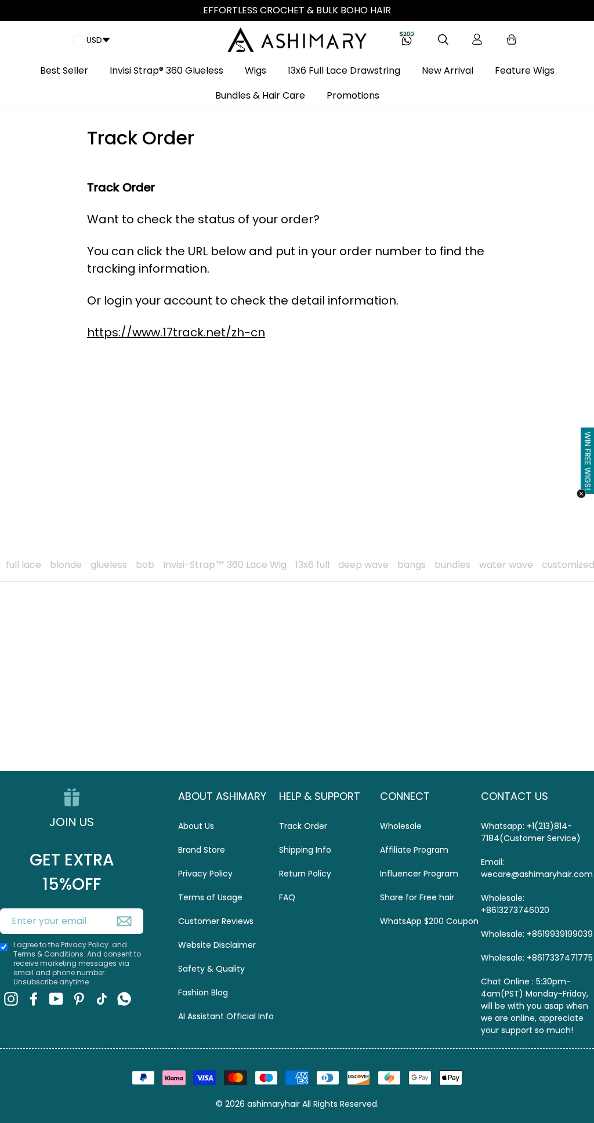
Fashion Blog (203, 992)
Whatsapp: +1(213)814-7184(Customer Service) (531, 832)
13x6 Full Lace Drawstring (344, 70)
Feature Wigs (525, 70)
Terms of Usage (210, 897)
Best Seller (64, 70)
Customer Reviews (215, 921)
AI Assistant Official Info (226, 1016)
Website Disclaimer (217, 945)
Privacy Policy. (85, 945)
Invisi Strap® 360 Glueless (166, 70)
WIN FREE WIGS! (587, 461)
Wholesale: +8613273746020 (515, 904)
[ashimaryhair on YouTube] (56, 999)
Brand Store (201, 850)
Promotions (353, 95)
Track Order (303, 826)
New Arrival (447, 70)
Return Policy (305, 873)
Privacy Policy (205, 873)
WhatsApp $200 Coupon (429, 921)
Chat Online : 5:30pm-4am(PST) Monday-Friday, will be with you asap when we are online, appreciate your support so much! (534, 1006)
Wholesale (401, 826)
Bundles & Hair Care (260, 95)
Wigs (255, 70)
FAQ (287, 897)
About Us (196, 826)
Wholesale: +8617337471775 (537, 957)
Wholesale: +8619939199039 (537, 934)
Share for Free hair (417, 897)
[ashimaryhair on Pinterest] (79, 999)
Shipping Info (305, 850)
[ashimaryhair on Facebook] (34, 999)
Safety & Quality (211, 969)
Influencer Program (419, 873)
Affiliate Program (414, 850)
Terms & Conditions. (50, 954)
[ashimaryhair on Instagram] (11, 999)
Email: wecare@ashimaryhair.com (537, 868)
